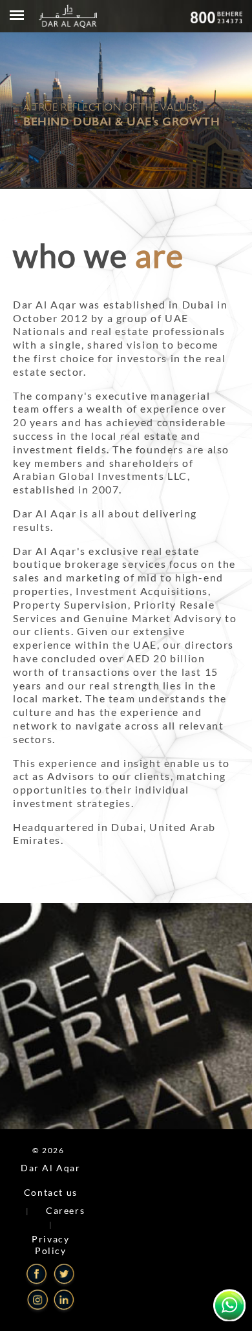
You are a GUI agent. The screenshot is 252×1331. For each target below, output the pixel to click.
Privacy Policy (50, 1244)
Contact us (51, 1192)
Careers (65, 1210)
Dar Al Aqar (51, 1167)
